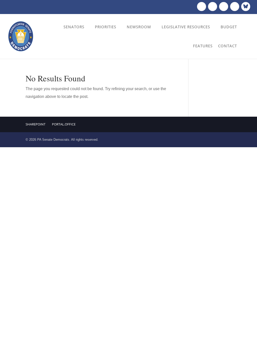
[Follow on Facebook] (201, 6)
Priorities (105, 26)
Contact (227, 45)
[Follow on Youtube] (234, 6)
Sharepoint (35, 124)
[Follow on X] (212, 6)
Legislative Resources (186, 26)
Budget (229, 26)
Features (203, 45)
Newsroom (139, 26)
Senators (73, 26)
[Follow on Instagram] (223, 6)
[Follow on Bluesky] (245, 6)
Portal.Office (64, 124)
